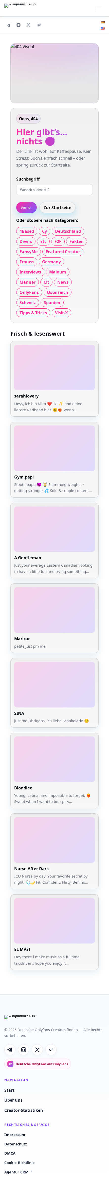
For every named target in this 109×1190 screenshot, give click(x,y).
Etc (43, 241)
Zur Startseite (57, 207)
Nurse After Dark (31, 868)
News (62, 282)
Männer (27, 282)
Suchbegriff (28, 179)
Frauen (27, 262)
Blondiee (23, 788)
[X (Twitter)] (29, 25)
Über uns (13, 1100)
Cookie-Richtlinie (19, 1162)
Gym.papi (24, 477)
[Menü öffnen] (99, 8)
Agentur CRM (18, 1172)
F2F (58, 241)
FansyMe (29, 251)
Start (9, 1090)
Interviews (30, 272)
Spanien (52, 302)
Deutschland (68, 231)
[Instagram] (18, 25)
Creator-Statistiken (23, 1110)
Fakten (76, 241)
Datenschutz (15, 1144)
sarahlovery (26, 396)
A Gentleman (27, 557)
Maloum (57, 272)
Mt (46, 282)
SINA (19, 713)
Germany (51, 262)
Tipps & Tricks (33, 313)
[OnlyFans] (39, 25)
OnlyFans (29, 292)
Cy (44, 231)
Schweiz (28, 302)
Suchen (26, 207)
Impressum (14, 1134)
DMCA (9, 1153)
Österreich (57, 292)
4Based (27, 231)
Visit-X (61, 313)
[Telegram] (8, 25)
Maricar (22, 638)
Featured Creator (63, 251)
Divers (26, 241)
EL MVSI (22, 949)
